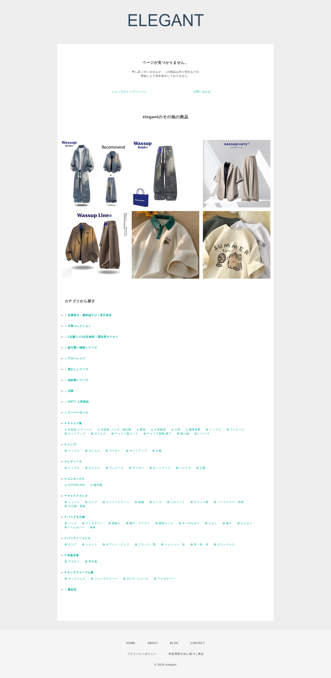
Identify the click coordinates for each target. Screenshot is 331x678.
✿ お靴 (157, 450)
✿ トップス (213, 429)
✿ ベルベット (176, 502)
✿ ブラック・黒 (145, 544)
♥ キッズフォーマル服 (79, 572)
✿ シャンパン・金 (173, 544)
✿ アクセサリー (92, 523)
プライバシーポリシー (141, 653)
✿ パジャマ (202, 433)
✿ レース (156, 502)
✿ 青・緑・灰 (199, 544)
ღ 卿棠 (141, 429)
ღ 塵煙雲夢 (193, 429)
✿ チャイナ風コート (124, 433)
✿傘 (92, 527)
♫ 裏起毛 (71, 589)
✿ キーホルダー (189, 523)
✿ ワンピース (236, 429)
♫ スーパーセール (76, 412)
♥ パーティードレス (78, 538)
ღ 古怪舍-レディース (78, 429)
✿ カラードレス (224, 544)
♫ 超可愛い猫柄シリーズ (81, 347)
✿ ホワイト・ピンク (116, 544)
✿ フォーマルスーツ (104, 578)
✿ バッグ (71, 523)
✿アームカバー (75, 527)
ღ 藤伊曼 (96, 485)
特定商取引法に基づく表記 (186, 653)
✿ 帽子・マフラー (138, 523)
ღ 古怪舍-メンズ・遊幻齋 (114, 429)
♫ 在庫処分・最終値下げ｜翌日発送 (88, 315)
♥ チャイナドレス (76, 495)
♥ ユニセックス (75, 478)
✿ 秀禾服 (91, 561)
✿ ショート (72, 502)
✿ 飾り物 (183, 433)
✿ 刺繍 (139, 502)
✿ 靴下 (227, 523)
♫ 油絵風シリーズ (76, 380)
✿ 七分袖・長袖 (75, 506)
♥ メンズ (70, 444)
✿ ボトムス (98, 433)
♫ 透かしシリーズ (76, 369)
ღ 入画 (175, 429)
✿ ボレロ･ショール (136, 578)
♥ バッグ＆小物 (75, 517)
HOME (130, 643)
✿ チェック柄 (199, 502)
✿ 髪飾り (115, 523)
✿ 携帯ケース (164, 523)
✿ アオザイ (72, 561)
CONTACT (197, 643)
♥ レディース (73, 461)
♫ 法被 (69, 390)
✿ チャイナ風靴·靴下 (158, 433)
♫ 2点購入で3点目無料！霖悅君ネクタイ (91, 336)
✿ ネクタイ (244, 523)
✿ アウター (113, 450)
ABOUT (152, 643)
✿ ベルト (211, 523)
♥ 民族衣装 (72, 555)
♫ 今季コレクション (78, 326)
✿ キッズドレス (75, 578)
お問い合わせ (202, 91)
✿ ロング (91, 502)
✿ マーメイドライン (116, 502)
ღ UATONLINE (75, 485)
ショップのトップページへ (129, 91)
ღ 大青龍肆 (158, 429)
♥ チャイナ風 (73, 423)
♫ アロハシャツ (75, 358)
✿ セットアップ (75, 433)
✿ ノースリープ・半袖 (229, 502)
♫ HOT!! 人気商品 (77, 401)
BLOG (174, 643)
